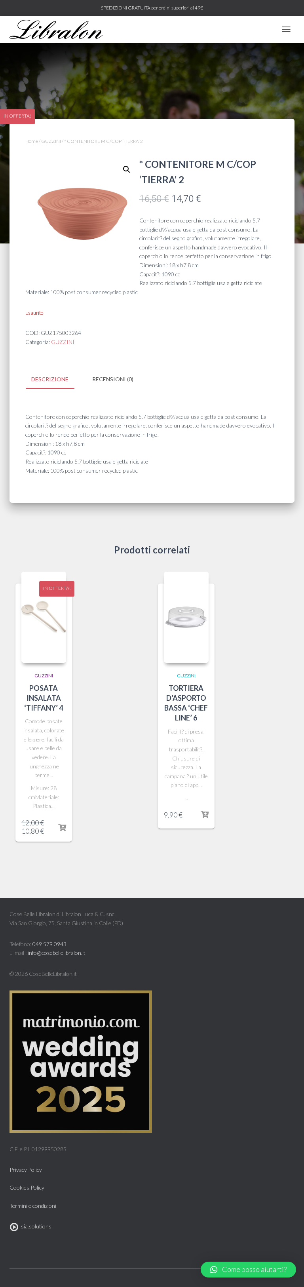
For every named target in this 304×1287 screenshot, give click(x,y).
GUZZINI (51, 141)
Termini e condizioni (33, 1205)
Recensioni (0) (112, 379)
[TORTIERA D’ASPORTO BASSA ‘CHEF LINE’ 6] (186, 617)
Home (31, 141)
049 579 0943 (49, 944)
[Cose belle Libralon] (59, 29)
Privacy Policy (26, 1169)
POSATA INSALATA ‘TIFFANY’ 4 (43, 698)
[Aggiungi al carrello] (62, 828)
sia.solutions (35, 1226)
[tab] (55, 380)
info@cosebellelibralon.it (57, 952)
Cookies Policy (27, 1187)
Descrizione (49, 379)
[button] (248, 1269)
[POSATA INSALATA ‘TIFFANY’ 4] (43, 617)
